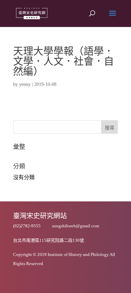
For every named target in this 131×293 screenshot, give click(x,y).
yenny (25, 84)
